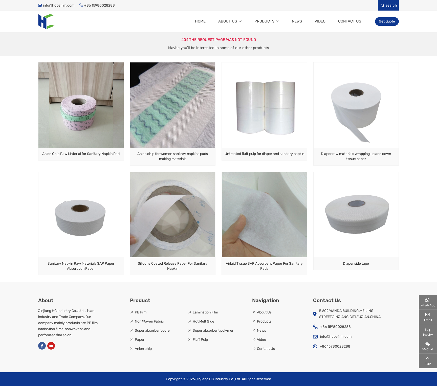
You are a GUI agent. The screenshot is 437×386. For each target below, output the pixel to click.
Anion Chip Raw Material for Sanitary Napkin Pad (81, 154)
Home (200, 21)
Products (264, 21)
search (391, 5)
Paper (139, 339)
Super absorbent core (152, 330)
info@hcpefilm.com (58, 5)
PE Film (140, 312)
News (297, 21)
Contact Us (349, 21)
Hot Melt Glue (203, 321)
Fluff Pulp (200, 339)
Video (320, 21)
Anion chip (143, 349)
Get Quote (387, 21)
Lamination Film (205, 312)
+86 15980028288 (99, 5)
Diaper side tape (356, 263)
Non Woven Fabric (149, 321)
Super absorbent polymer (213, 330)
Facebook (42, 346)
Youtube (51, 346)
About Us (227, 21)
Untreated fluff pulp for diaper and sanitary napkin (264, 154)
